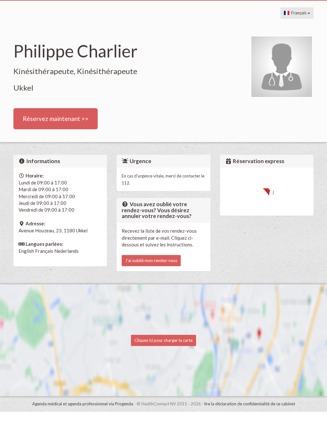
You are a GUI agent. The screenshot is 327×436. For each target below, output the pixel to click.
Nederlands (66, 251)
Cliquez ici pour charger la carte (163, 340)
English (26, 251)
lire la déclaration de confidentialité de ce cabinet (249, 403)
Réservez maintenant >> (55, 118)
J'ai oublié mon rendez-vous (151, 260)
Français (298, 12)
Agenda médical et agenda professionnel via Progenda (82, 403)
